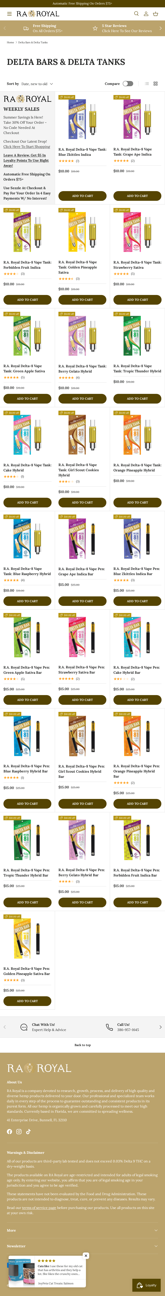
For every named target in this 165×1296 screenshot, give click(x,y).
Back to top (83, 1045)
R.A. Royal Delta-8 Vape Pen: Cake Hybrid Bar (136, 670)
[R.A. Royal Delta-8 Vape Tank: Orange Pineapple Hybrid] (137, 435)
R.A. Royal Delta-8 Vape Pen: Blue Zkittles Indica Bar (136, 571)
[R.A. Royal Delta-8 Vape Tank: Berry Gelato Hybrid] (82, 336)
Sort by (13, 83)
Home (10, 42)
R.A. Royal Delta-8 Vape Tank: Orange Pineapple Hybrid (137, 467)
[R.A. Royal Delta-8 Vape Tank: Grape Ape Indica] (137, 119)
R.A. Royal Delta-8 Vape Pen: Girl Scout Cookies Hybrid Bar (81, 771)
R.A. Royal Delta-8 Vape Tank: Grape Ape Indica (132, 151)
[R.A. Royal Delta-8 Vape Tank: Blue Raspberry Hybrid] (27, 539)
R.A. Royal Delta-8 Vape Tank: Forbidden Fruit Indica (27, 265)
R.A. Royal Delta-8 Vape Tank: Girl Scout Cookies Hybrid (78, 470)
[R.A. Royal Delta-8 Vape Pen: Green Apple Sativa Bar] (27, 637)
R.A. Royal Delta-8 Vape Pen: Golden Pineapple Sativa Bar (26, 971)
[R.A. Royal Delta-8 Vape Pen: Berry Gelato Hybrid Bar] (82, 840)
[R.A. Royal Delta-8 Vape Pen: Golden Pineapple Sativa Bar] (27, 938)
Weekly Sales (21, 109)
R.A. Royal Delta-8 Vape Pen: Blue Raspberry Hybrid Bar (26, 768)
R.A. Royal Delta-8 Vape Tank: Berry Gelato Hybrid (82, 368)
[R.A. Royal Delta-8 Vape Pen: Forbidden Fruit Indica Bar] (137, 840)
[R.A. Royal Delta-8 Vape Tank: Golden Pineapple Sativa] (82, 232)
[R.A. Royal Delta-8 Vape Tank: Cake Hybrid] (27, 435)
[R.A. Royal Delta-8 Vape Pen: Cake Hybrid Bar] (137, 637)
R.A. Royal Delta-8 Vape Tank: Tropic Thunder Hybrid (137, 368)
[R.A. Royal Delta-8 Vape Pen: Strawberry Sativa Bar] (82, 637)
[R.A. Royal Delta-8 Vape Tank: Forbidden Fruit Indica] (27, 232)
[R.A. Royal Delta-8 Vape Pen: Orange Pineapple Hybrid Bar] (137, 736)
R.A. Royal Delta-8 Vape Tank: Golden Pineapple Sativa (77, 267)
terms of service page (39, 1208)
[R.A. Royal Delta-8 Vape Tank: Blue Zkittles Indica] (82, 119)
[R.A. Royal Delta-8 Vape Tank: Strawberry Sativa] (137, 232)
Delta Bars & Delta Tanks (33, 42)
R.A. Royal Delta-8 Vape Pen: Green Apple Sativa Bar (26, 670)
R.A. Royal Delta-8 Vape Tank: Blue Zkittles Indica (82, 152)
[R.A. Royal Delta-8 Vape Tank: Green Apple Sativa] (27, 336)
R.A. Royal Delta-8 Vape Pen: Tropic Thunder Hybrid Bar (26, 872)
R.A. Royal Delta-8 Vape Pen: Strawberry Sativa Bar (81, 669)
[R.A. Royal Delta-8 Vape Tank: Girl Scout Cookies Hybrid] (82, 435)
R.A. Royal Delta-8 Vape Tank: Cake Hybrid (27, 467)
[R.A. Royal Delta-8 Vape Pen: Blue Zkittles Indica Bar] (137, 539)
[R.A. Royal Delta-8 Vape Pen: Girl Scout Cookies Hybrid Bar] (82, 736)
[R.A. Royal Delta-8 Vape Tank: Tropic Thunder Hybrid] (137, 336)
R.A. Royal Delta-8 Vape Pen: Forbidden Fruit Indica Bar (136, 872)
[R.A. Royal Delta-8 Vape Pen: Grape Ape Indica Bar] (82, 539)
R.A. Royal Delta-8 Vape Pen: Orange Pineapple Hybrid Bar (136, 771)
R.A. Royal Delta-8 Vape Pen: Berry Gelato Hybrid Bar (81, 872)
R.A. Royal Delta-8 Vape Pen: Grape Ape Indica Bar (81, 571)
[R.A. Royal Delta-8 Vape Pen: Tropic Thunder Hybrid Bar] (27, 840)
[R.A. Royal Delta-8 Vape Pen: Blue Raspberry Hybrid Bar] (27, 736)
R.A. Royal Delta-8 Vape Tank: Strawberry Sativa (137, 265)
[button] (155, 14)
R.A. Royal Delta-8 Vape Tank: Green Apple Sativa (24, 368)
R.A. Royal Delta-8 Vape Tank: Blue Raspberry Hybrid (27, 571)
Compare (112, 83)
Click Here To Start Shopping (26, 146)
